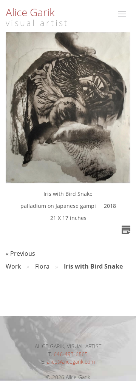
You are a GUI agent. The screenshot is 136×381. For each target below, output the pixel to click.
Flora (42, 266)
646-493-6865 (71, 354)
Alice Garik (30, 12)
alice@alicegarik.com (71, 361)
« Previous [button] (20, 253)
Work (13, 266)
